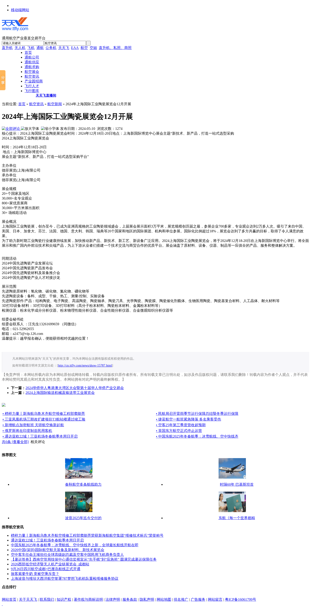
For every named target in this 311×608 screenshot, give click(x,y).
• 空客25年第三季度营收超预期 (181, 425)
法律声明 (112, 599)
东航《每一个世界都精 (237, 518)
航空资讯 (36, 104)
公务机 (51, 48)
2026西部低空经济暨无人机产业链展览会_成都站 (50, 564)
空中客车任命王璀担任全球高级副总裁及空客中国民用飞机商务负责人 (67, 555)
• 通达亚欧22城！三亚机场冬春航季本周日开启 (40, 436)
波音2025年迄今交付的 (83, 518)
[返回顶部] (2, 604)
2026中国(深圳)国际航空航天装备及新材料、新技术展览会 (57, 550)
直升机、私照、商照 (115, 48)
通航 (40, 48)
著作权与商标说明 (88, 599)
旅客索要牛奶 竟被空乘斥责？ (35, 574)
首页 (21, 104)
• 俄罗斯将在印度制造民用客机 (27, 431)
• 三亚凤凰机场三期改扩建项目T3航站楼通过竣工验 (44, 419)
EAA (75, 48)
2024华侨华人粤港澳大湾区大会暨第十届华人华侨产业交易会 (74, 388)
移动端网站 (20, 10)
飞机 (31, 48)
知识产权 (64, 599)
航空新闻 (54, 104)
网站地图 (164, 599)
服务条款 (129, 599)
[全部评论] (11, 129)
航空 (84, 48)
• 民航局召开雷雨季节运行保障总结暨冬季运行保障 (197, 414)
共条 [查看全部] (15, 442)
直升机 (7, 48)
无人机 (20, 48)
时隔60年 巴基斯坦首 (237, 484)
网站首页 (9, 599)
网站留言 (215, 599)
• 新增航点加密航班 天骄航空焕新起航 (33, 425)
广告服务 (198, 599)
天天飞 (63, 48)
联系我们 (47, 599)
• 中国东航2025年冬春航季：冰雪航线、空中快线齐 (197, 436)
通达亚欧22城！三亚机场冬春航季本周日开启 (47, 540)
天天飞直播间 (46, 95)
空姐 (93, 48)
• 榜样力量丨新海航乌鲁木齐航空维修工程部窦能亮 (44, 414)
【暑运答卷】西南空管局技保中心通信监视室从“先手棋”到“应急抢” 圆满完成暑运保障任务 (84, 559)
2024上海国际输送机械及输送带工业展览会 (60, 393)
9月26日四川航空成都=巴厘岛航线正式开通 (45, 569)
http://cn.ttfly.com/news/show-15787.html (85, 365)
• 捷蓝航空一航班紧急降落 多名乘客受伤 (188, 419)
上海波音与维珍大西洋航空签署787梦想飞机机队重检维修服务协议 (64, 578)
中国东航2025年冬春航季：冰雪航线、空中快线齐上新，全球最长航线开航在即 (74, 545)
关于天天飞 (28, 599)
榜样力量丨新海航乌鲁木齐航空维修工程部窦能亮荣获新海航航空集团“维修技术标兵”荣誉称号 (87, 535)
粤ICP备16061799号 (240, 599)
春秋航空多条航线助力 (83, 484)
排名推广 (181, 599)
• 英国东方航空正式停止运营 (179, 431)
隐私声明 (147, 599)
